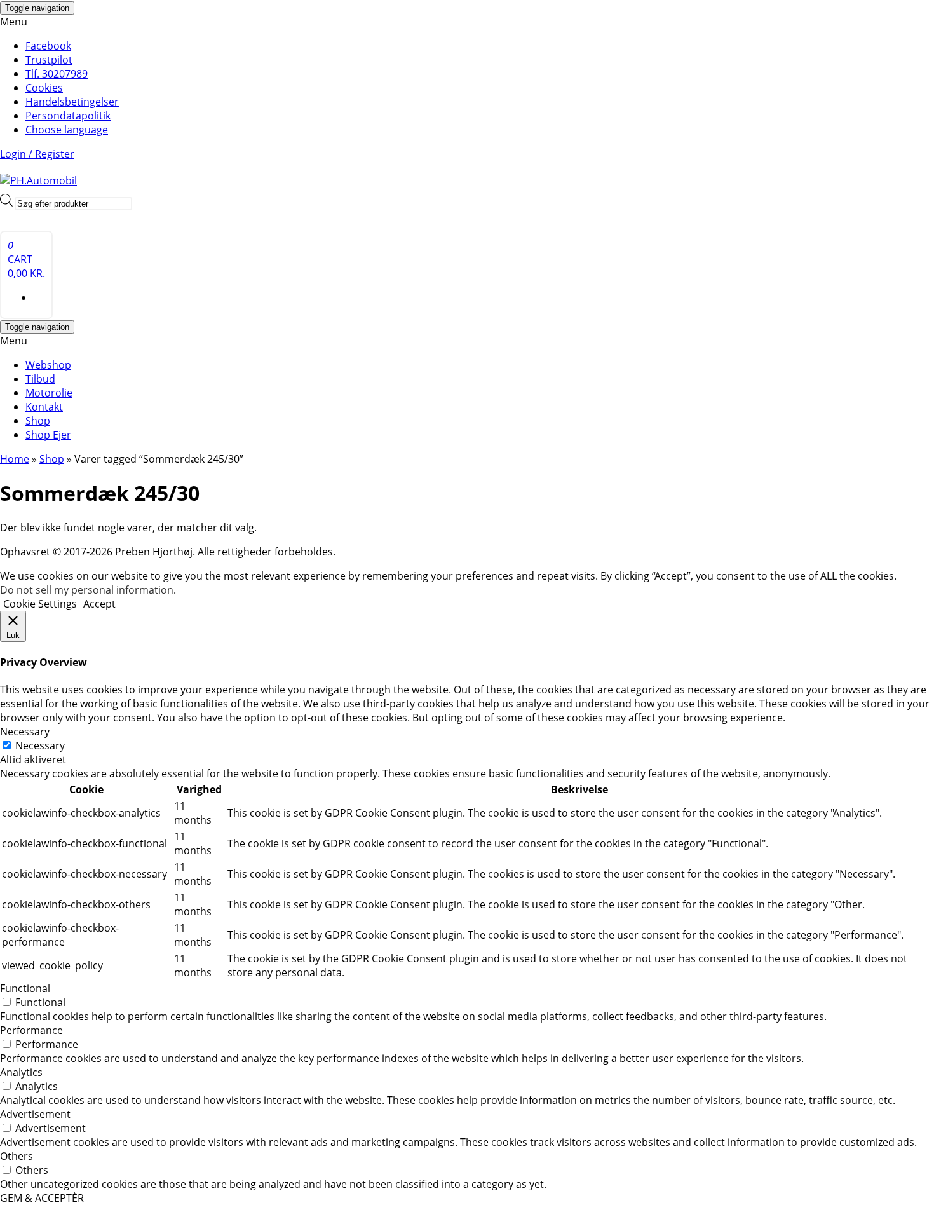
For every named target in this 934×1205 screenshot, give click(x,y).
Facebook (48, 46)
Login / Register (37, 154)
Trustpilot (48, 60)
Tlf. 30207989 (56, 74)
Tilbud (40, 379)
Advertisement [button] (35, 1114)
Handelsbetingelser (72, 102)
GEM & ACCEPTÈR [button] (42, 1198)
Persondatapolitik (68, 116)
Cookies (44, 88)
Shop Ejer (48, 435)
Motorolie (48, 393)
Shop (37, 421)
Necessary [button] (25, 732)
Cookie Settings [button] (40, 604)
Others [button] (16, 1156)
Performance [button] (31, 1030)
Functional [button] (25, 988)
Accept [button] (99, 604)
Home (14, 459)
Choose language (66, 130)
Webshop (48, 365)
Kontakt (44, 407)
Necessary (40, 745)
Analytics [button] (21, 1072)
